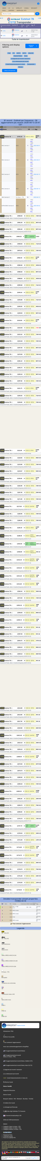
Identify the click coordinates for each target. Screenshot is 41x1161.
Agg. (36, 129)
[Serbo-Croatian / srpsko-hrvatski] (38, 1152)
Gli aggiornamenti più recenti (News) (15, 1051)
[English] (2, 1152)
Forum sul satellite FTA (9, 1137)
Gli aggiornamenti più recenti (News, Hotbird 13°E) (19, 1061)
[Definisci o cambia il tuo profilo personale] (38, 3)
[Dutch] (7, 1152)
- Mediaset (19, 1099)
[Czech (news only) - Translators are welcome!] (23, 1152)
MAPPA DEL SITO (21, 10)
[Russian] (36, 1152)
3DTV (24, 53)
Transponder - (31, 64)
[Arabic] (32, 1152)
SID (29, 129)
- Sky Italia (25, 1099)
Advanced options (33, 46)
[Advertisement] (20, 97)
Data (25, 56)
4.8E (39, 18)
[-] (12, 8)
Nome (5, 129)
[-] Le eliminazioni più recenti (20, 61)
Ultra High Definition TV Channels (16, 1111)
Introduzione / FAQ (8, 1031)
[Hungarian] (5, 1153)
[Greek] (28, 1152)
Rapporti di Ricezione (9, 1090)
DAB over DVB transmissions (11, 1120)
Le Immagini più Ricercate (10, 1107)
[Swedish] (11, 1152)
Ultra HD (30, 53)
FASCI (4, 10)
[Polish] (21, 1152)
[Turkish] (34, 1152)
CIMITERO (11, 10)
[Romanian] (2, 1153)
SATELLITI (19, 8)
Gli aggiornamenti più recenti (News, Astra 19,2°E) (18, 1065)
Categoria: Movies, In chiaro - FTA (12, 1129)
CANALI (26, 8)
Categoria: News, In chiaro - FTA (12, 1128)
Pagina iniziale (21, 1025)
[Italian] (19, 1152)
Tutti (9, 53)
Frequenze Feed (7, 1135)
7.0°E (12, 22)
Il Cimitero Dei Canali (9, 1103)
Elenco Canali (7, 1094)
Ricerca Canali (8, 1082)
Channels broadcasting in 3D (13, 1115)
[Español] (17, 1152)
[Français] (5, 1152)
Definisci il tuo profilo (9, 1037)
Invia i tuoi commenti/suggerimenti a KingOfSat (15, 1046)
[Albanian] (7, 1153)
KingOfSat (34, 1158)
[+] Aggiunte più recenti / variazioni (20, 58)
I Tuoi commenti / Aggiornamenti (21, 923)
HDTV (18, 53)
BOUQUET (34, 8)
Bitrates (21, 67)
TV (13, 53)
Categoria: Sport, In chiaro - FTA (11, 1126)
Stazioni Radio (18, 56)
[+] (9, 8)
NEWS (4, 8)
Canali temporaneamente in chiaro (15, 64)
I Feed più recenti (8, 1136)
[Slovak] (25, 1152)
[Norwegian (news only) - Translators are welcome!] (13, 1152)
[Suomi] (30, 1152)
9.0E (2, 18)
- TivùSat (30, 1099)
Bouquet (5, 1099)
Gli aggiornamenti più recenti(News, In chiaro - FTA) (12, 1056)
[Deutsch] (9, 1152)
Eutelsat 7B (27, 19)
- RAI (14, 1099)
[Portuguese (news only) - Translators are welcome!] (15, 1152)
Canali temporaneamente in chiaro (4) (16, 1078)
